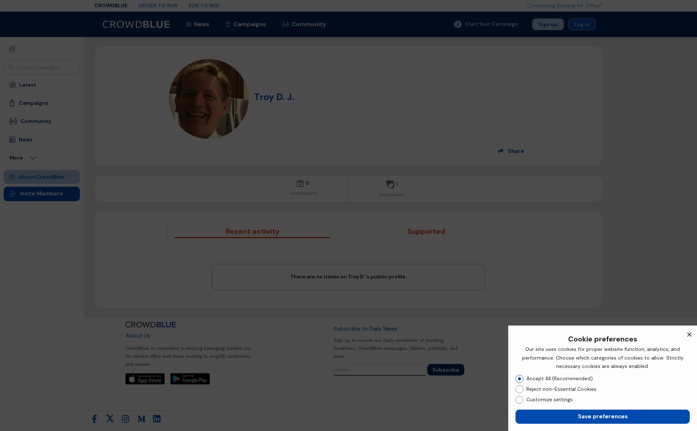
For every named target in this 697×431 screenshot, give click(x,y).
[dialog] (602, 378)
